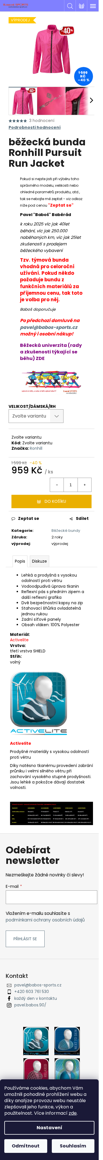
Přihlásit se (25, 939)
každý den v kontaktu (35, 998)
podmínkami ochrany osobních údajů (45, 920)
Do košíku (55, 501)
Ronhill (36, 448)
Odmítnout (25, 1146)
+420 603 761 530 (31, 991)
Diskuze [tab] (39, 561)
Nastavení (49, 1127)
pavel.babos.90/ (30, 1005)
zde (73, 1113)
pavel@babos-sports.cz (48, 327)
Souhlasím (73, 1146)
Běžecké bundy (66, 530)
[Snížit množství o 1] (57, 485)
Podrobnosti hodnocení (35, 127)
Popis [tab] (20, 561)
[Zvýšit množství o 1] (84, 485)
